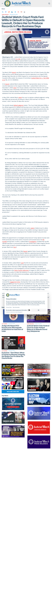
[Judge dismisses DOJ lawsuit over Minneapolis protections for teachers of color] (13, 316)
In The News (4, 323)
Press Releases (5, 14)
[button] (2, 3)
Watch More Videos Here (13, 391)
